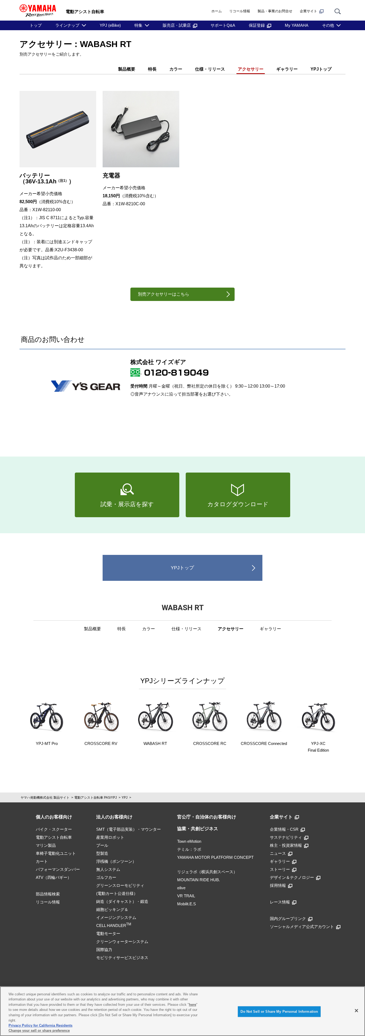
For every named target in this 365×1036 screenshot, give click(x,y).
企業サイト (308, 11)
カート (42, 861)
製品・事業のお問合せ (275, 11)
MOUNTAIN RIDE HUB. (198, 879)
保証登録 (257, 25)
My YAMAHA (296, 25)
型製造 (102, 853)
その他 (328, 25)
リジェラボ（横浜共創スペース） (207, 871)
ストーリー (280, 869)
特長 (152, 69)
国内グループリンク (288, 918)
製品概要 (126, 69)
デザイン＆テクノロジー (292, 877)
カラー (175, 69)
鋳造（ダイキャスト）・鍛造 (122, 901)
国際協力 (104, 949)
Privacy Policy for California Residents (40, 1025)
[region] (182, 1011)
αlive (181, 888)
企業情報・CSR (284, 829)
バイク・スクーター (54, 829)
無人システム (108, 869)
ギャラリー (287, 69)
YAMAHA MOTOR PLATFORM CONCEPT (215, 857)
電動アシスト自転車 (54, 837)
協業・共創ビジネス (197, 828)
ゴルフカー (106, 877)
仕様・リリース (210, 69)
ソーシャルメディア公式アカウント (302, 926)
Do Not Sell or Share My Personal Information (279, 1012)
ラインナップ (67, 25)
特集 (138, 25)
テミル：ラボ (189, 849)
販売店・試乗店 (177, 25)
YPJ (124, 797)
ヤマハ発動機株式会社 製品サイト (45, 797)
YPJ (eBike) (110, 25)
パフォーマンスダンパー (58, 869)
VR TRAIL (186, 896)
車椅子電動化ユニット (56, 853)
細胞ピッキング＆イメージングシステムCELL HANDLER (116, 917)
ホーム (216, 11)
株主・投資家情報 (286, 845)
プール (102, 845)
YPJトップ (321, 69)
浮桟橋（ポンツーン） (116, 861)
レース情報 (280, 902)
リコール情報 (239, 11)
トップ (36, 25)
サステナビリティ (286, 837)
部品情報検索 (48, 894)
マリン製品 (46, 845)
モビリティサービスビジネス (122, 957)
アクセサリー (250, 69)
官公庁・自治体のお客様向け (206, 816)
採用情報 (278, 885)
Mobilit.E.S (186, 904)
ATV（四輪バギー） (53, 877)
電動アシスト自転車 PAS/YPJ (95, 797)
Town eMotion (189, 841)
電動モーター (108, 933)
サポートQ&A (223, 25)
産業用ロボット (110, 837)
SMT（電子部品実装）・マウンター (128, 829)
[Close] (356, 1010)
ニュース (278, 853)
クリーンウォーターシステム (122, 941)
